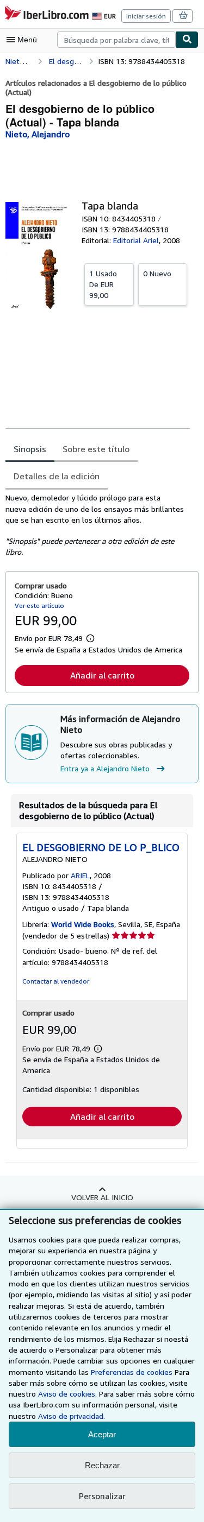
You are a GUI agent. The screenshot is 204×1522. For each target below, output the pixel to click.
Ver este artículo (39, 605)
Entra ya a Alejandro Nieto (105, 768)
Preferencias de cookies (131, 1372)
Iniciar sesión (146, 16)
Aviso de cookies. (67, 1393)
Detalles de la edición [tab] (57, 476)
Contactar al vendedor (55, 981)
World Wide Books (82, 924)
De (103, 284)
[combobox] (116, 39)
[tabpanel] (97, 524)
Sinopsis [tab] (30, 448)
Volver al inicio (102, 1197)
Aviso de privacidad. (71, 1415)
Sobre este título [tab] (96, 448)
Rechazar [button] (102, 1465)
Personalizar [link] (102, 1496)
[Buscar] (187, 39)
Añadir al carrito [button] (102, 675)
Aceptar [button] (102, 1434)
